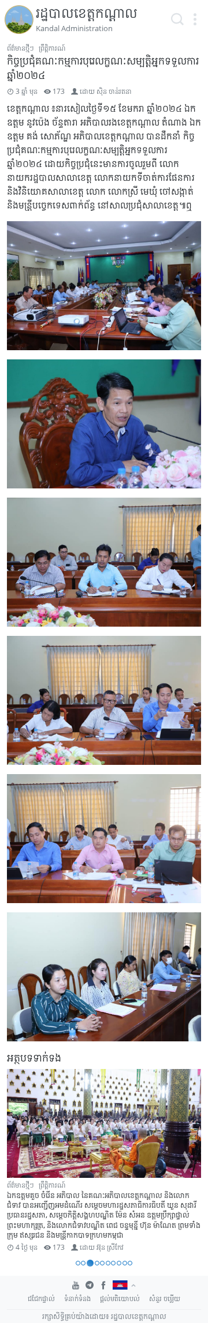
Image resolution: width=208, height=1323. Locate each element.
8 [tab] (119, 1263)
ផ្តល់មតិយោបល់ (120, 1298)
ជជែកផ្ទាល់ (41, 1298)
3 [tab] (90, 1263)
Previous (20, 1162)
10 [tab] (130, 1263)
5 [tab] (102, 1263)
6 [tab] (108, 1263)
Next (187, 1162)
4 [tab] (97, 1263)
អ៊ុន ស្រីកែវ (110, 1247)
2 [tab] (83, 1263)
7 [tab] (113, 1263)
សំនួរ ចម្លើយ (164, 1298)
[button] (194, 19)
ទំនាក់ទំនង (77, 1298)
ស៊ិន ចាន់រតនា (114, 91)
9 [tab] (124, 1263)
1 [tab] (78, 1263)
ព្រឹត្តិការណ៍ (52, 48)
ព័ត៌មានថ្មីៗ (20, 48)
